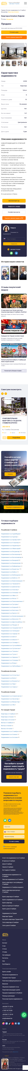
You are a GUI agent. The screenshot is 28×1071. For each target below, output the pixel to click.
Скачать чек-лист (14, 777)
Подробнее (16, 437)
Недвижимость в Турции (9, 913)
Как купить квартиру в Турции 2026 (12, 919)
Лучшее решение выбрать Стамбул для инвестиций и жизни (13, 360)
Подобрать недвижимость (14, 507)
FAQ (3, 961)
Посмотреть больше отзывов (13, 370)
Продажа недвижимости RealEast (12, 993)
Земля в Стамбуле (7, 867)
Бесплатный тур (14, 201)
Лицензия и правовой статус (10, 987)
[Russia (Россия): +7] (5, 238)
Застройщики (6, 955)
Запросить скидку (14, 206)
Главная (3, 10)
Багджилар (4, 12)
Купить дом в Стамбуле (9, 909)
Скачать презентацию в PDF (14, 37)
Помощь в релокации (8, 996)
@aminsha (15, 1051)
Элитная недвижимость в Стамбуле (12, 879)
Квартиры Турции (7, 916)
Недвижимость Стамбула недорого (12, 887)
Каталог (4, 943)
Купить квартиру (7, 902)
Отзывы (4, 952)
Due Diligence (6, 964)
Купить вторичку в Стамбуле (10, 905)
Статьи (4, 949)
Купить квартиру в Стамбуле (10, 896)
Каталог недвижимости (12, 10)
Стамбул (22, 10)
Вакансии (5, 984)
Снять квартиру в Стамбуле (10, 922)
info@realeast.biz (7, 1018)
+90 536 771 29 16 (14, 4)
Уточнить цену (14, 32)
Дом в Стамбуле (7, 864)
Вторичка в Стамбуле (8, 861)
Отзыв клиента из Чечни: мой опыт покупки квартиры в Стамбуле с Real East (14, 311)
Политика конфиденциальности (11, 981)
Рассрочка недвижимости (10, 974)
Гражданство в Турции (9, 977)
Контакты (5, 958)
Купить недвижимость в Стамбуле (12, 899)
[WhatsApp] (24, 1014)
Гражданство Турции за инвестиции (12, 336)
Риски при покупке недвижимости (12, 999)
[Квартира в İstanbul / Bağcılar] (8, 63)
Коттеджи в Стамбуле (8, 870)
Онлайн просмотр (14, 212)
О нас (4, 946)
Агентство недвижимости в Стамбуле (13, 858)
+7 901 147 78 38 (7, 1010)
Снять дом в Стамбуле (9, 925)
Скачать (10, 474)
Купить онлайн (6, 971)
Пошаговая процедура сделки (11, 990)
